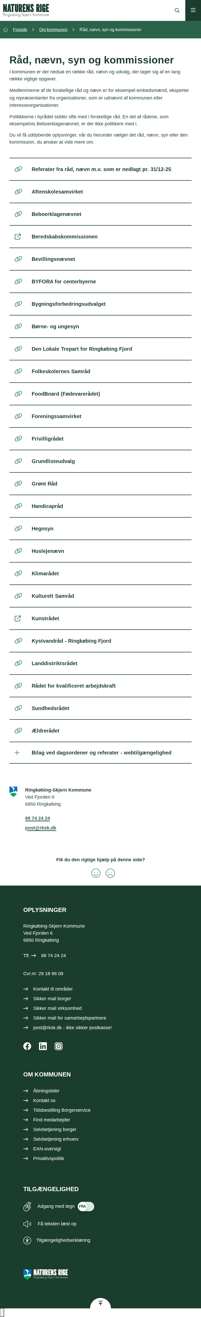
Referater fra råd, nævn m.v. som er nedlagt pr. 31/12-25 (101, 169)
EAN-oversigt (47, 1148)
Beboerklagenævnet (56, 214)
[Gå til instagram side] (59, 1046)
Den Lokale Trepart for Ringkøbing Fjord (82, 349)
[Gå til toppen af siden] (100, 1303)
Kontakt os (44, 1100)
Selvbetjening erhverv (56, 1139)
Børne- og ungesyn (55, 326)
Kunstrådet (45, 618)
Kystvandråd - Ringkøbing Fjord (71, 641)
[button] (2, 1312)
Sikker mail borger (52, 998)
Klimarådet (45, 573)
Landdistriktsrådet (54, 663)
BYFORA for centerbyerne (64, 281)
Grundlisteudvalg (53, 461)
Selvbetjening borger (54, 1129)
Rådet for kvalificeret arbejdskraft (74, 686)
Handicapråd (47, 506)
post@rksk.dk (40, 827)
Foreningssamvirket (56, 416)
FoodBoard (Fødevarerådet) (66, 394)
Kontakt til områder (53, 989)
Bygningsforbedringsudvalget (69, 304)
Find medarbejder (51, 1119)
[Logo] (26, 10)
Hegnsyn (42, 528)
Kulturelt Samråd (53, 596)
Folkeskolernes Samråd (61, 371)
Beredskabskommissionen (65, 236)
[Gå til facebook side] (27, 1046)
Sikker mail (44, 1018)
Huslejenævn (48, 551)
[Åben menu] (193, 10)
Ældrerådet (45, 731)
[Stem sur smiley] (107, 873)
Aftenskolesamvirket (57, 192)
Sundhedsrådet (50, 708)
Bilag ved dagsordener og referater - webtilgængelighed (101, 753)
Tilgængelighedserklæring (63, 1240)
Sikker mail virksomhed (57, 1008)
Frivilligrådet (48, 439)
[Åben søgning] (176, 10)
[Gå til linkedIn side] (43, 1046)
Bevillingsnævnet (53, 259)
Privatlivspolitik (48, 1158)
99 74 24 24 (37, 818)
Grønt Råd (44, 484)
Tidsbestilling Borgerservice (62, 1110)
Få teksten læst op (56, 1223)
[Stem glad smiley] (93, 873)
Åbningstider (46, 1090)
